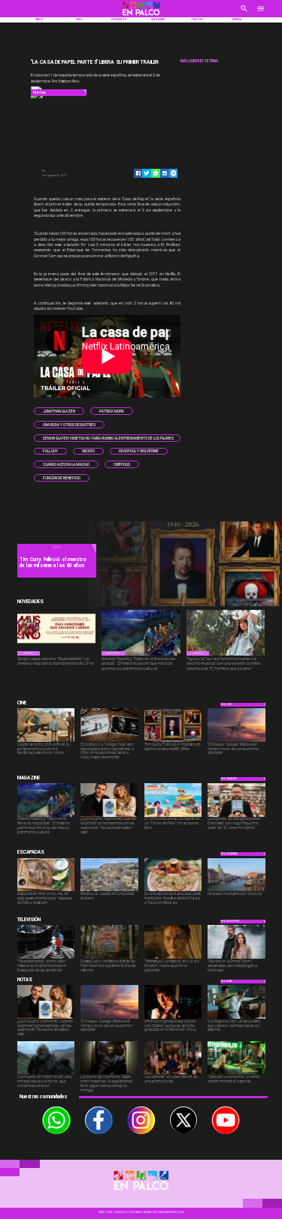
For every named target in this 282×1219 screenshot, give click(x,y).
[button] (59, 411)
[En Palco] (244, 13)
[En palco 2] (141, 16)
